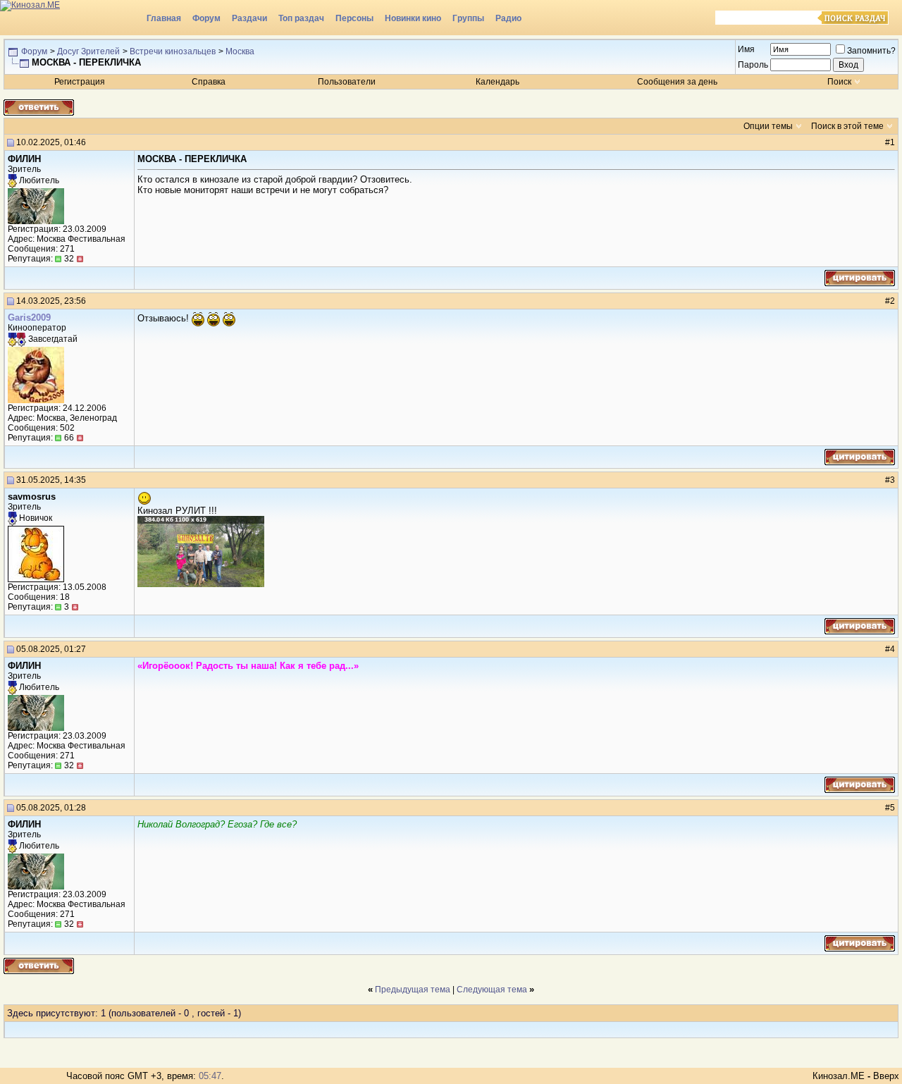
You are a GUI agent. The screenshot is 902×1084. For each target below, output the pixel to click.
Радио (508, 18)
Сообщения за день (677, 82)
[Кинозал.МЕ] (70, 17)
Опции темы (768, 126)
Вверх (886, 1076)
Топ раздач (301, 18)
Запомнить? (871, 51)
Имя (746, 49)
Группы (468, 18)
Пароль (753, 65)
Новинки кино (413, 18)
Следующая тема (492, 989)
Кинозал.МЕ (839, 1076)
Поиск (839, 82)
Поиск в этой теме (847, 126)
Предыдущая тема (412, 989)
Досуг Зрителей (88, 51)
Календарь (497, 82)
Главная (164, 18)
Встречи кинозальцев (173, 51)
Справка (209, 82)
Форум (206, 18)
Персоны (354, 18)
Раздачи (249, 18)
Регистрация (79, 82)
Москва (240, 51)
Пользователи (347, 82)
